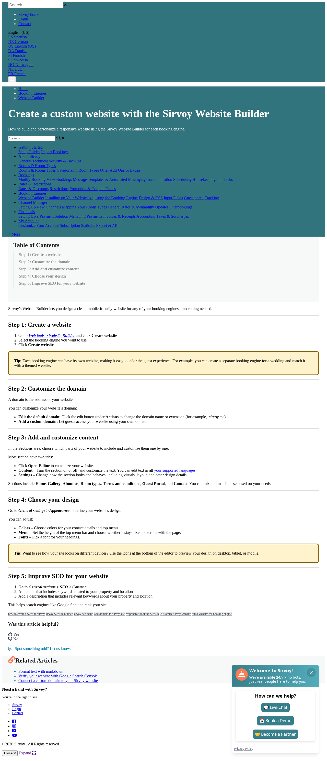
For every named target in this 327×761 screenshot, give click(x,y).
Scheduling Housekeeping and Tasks (203, 179)
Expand (25, 753)
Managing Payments (85, 216)
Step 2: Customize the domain (45, 262)
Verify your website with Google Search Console (58, 676)
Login (23, 19)
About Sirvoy (29, 156)
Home (23, 88)
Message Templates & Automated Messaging (109, 179)
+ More (14, 234)
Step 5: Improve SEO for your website (52, 283)
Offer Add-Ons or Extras (120, 170)
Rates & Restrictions (34, 184)
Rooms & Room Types (37, 165)
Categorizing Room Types (78, 170)
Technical (40, 161)
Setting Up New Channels (39, 207)
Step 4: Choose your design (42, 276)
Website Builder (31, 98)
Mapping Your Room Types (84, 207)
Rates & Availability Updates (145, 207)
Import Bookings (54, 152)
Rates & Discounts (33, 188)
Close (9, 753)
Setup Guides (29, 152)
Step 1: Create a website (40, 254)
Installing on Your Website (66, 198)
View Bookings (59, 179)
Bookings (26, 175)
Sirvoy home (28, 14)
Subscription (70, 225)
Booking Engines (32, 93)
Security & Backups (65, 161)
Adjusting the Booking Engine (113, 198)
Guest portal (194, 198)
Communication (159, 179)
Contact (24, 23)
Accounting (145, 216)
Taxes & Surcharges (172, 216)
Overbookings (180, 207)
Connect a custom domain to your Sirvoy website (58, 680)
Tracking (212, 198)
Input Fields (173, 198)
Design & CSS (151, 198)
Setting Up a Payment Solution (43, 216)
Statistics (88, 225)
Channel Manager (32, 202)
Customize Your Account (38, 225)
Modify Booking (31, 179)
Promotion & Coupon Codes (92, 188)
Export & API (107, 225)
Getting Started (30, 147)
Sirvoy (17, 705)
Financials (26, 211)
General (24, 161)
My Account (28, 221)
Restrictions (59, 188)
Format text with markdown (40, 671)
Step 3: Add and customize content (49, 269)
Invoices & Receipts (119, 216)
